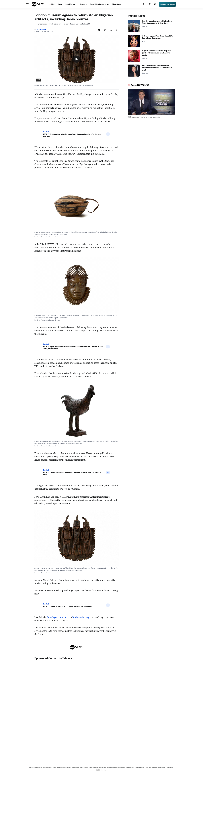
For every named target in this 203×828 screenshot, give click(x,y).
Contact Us (169, 768)
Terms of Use (130, 768)
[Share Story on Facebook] (99, 30)
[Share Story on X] (105, 30)
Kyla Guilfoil (41, 29)
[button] (27, 4)
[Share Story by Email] (110, 30)
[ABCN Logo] (38, 4)
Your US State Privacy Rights (62, 768)
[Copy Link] (116, 30)
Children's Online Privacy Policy (82, 768)
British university (80, 617)
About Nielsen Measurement (116, 768)
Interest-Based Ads (99, 768)
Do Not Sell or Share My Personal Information (150, 768)
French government (56, 617)
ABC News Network (35, 768)
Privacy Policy (47, 768)
